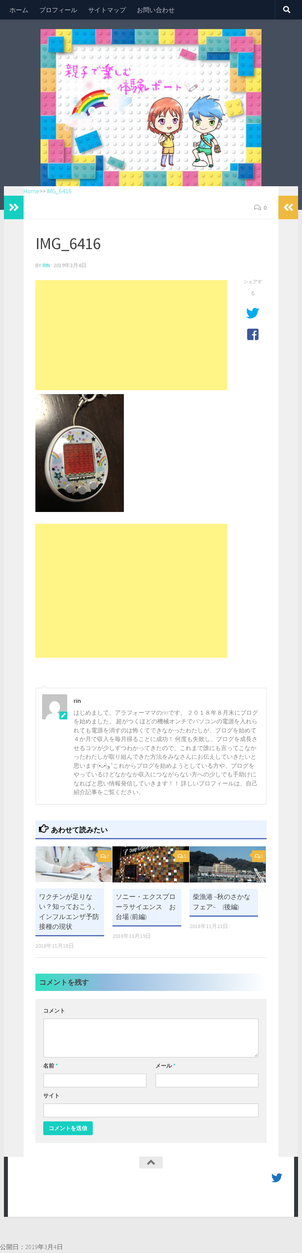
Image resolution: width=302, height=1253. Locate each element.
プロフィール (58, 10)
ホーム (18, 10)
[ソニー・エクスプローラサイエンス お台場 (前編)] (150, 864)
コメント (54, 1010)
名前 (50, 1065)
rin (46, 265)
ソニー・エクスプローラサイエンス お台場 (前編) (146, 906)
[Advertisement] (131, 335)
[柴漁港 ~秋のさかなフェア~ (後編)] (228, 864)
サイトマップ (107, 10)
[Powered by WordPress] (47, 1199)
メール (165, 1065)
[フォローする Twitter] (276, 1177)
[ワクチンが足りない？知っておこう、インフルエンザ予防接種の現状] (73, 864)
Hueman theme (108, 1199)
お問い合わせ (156, 10)
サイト (51, 1095)
